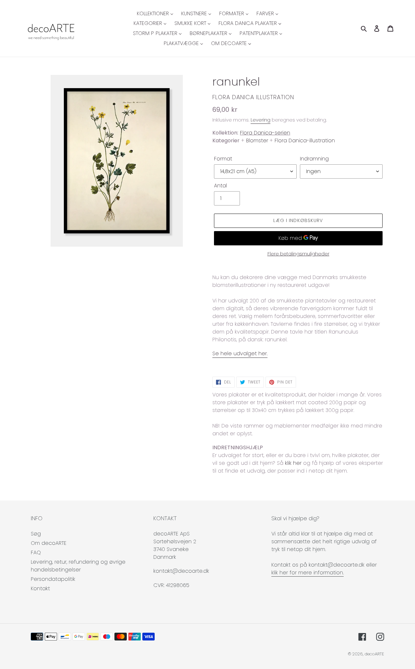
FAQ (36, 552)
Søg (36, 533)
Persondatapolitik (53, 579)
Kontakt (40, 588)
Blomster (257, 140)
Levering (260, 119)
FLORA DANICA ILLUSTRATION (253, 97)
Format (223, 158)
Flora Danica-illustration (305, 140)
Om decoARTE (48, 543)
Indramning (314, 158)
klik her (293, 463)
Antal (220, 185)
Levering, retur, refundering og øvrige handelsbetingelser (78, 565)
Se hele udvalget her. (239, 353)
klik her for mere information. (307, 572)
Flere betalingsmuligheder (298, 254)
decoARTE (374, 654)
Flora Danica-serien (265, 132)
